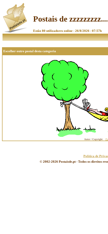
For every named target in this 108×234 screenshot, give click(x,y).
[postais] (15, 31)
